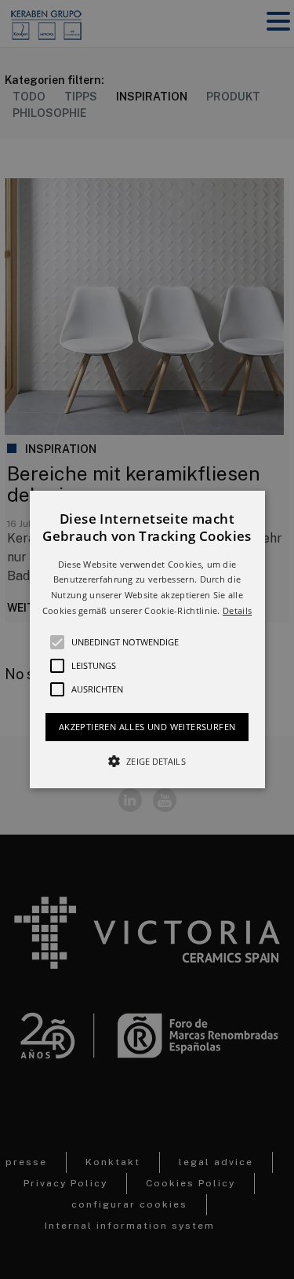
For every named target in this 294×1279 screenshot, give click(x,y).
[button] (147, 640)
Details (237, 610)
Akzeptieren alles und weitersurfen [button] (147, 727)
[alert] (147, 639)
